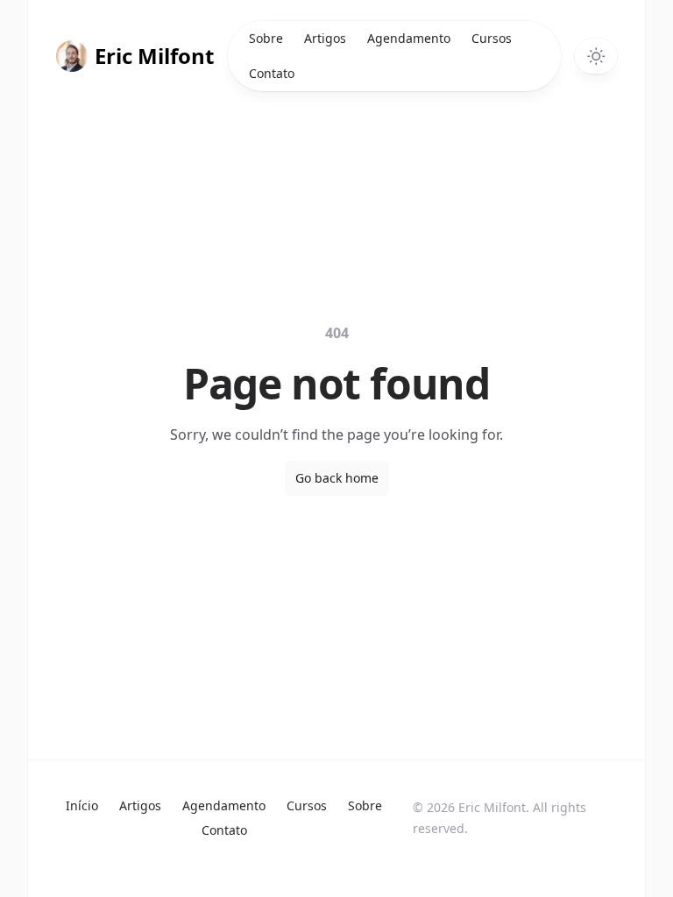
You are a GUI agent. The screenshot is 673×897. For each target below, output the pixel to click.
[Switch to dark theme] (596, 56)
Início (82, 805)
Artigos (325, 38)
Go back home (337, 478)
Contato (271, 73)
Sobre (266, 38)
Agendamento (408, 38)
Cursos (491, 38)
